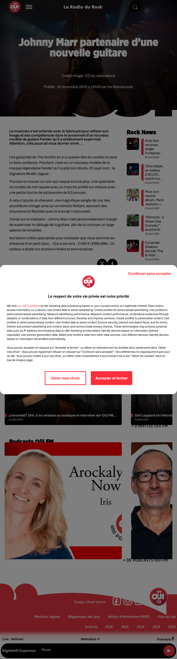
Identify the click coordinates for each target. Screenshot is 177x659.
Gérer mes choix (65, 378)
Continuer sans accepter (149, 273)
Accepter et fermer (111, 378)
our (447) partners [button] (28, 306)
